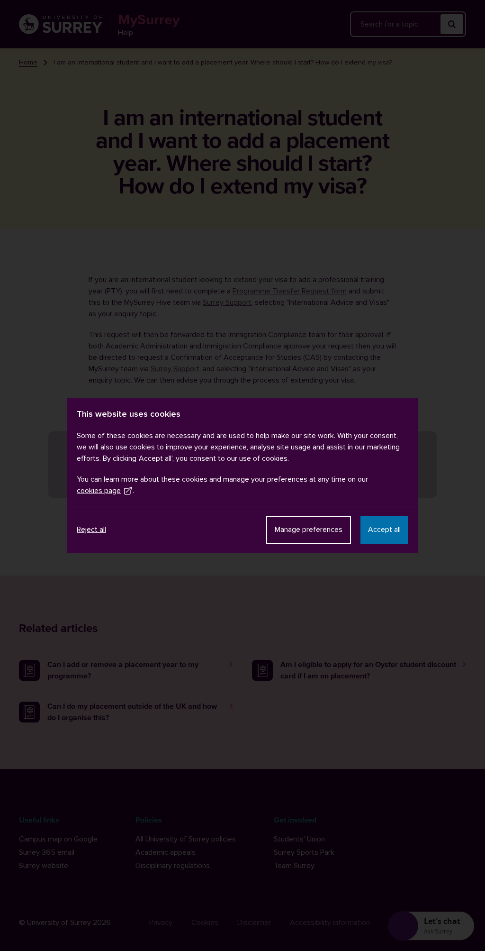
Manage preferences (308, 529)
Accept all (384, 529)
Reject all (91, 529)
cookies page (99, 490)
